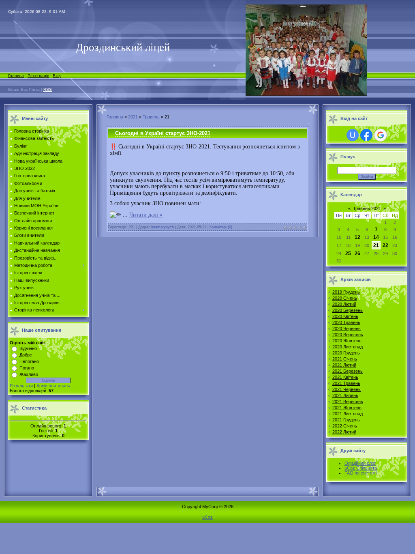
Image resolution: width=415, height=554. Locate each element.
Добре (25, 354)
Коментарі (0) (221, 227)
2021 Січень (344, 358)
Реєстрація (38, 75)
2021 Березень (347, 371)
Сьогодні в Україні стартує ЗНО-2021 (162, 133)
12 (357, 237)
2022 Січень (344, 425)
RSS (47, 89)
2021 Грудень (346, 419)
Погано (26, 367)
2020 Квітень (345, 316)
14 (376, 237)
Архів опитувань (53, 385)
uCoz (207, 517)
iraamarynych (162, 227)
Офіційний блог (360, 463)
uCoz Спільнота (360, 468)
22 (385, 245)
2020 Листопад (347, 346)
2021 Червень (346, 389)
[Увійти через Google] (380, 135)
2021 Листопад (347, 413)
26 (357, 253)
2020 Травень (346, 322)
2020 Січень (344, 298)
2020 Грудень (346, 352)
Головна (16, 75)
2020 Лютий (344, 304)
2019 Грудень (346, 292)
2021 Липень (345, 395)
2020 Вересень (347, 334)
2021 (133, 116)
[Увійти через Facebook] (366, 135)
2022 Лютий (344, 431)
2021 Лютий (344, 365)
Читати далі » (146, 215)
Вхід (57, 75)
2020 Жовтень (347, 340)
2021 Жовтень (347, 407)
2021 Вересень (347, 401)
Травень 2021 (367, 208)
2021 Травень (346, 383)
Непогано (29, 361)
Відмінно (28, 348)
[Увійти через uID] (353, 135)
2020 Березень (347, 310)
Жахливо (28, 374)
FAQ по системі (360, 472)
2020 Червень (346, 328)
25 (348, 253)
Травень (151, 116)
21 (376, 245)
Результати (21, 385)
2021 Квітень (345, 377)
